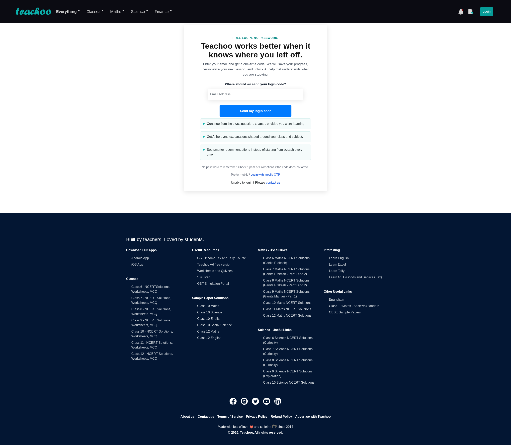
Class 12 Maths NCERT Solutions (287, 315)
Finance (162, 11)
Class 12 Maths (208, 331)
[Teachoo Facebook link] (234, 401)
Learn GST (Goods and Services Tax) (355, 277)
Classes (93, 11)
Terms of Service (230, 416)
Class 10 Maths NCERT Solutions (287, 302)
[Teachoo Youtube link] (267, 401)
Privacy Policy (256, 416)
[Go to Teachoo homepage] (33, 11)
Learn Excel (337, 264)
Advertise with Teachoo (313, 416)
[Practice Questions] (470, 11)
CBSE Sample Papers (345, 312)
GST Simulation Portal (213, 283)
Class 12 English (209, 338)
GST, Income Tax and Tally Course (221, 258)
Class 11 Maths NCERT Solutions (287, 309)
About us (187, 416)
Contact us (206, 416)
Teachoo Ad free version (214, 264)
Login (487, 11)
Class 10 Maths (208, 306)
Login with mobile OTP (265, 174)
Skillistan (203, 277)
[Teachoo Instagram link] (245, 401)
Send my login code (255, 111)
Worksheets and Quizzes (215, 271)
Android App (140, 258)
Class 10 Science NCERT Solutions (288, 382)
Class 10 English (209, 318)
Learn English (339, 258)
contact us (273, 182)
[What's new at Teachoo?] (461, 11)
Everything (66, 11)
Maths (115, 11)
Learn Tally (337, 271)
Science (138, 11)
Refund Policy (281, 416)
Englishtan (336, 299)
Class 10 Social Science (214, 325)
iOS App (137, 264)
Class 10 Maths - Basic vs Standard (354, 306)
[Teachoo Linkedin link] (277, 401)
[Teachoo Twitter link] (256, 401)
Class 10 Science (209, 312)
